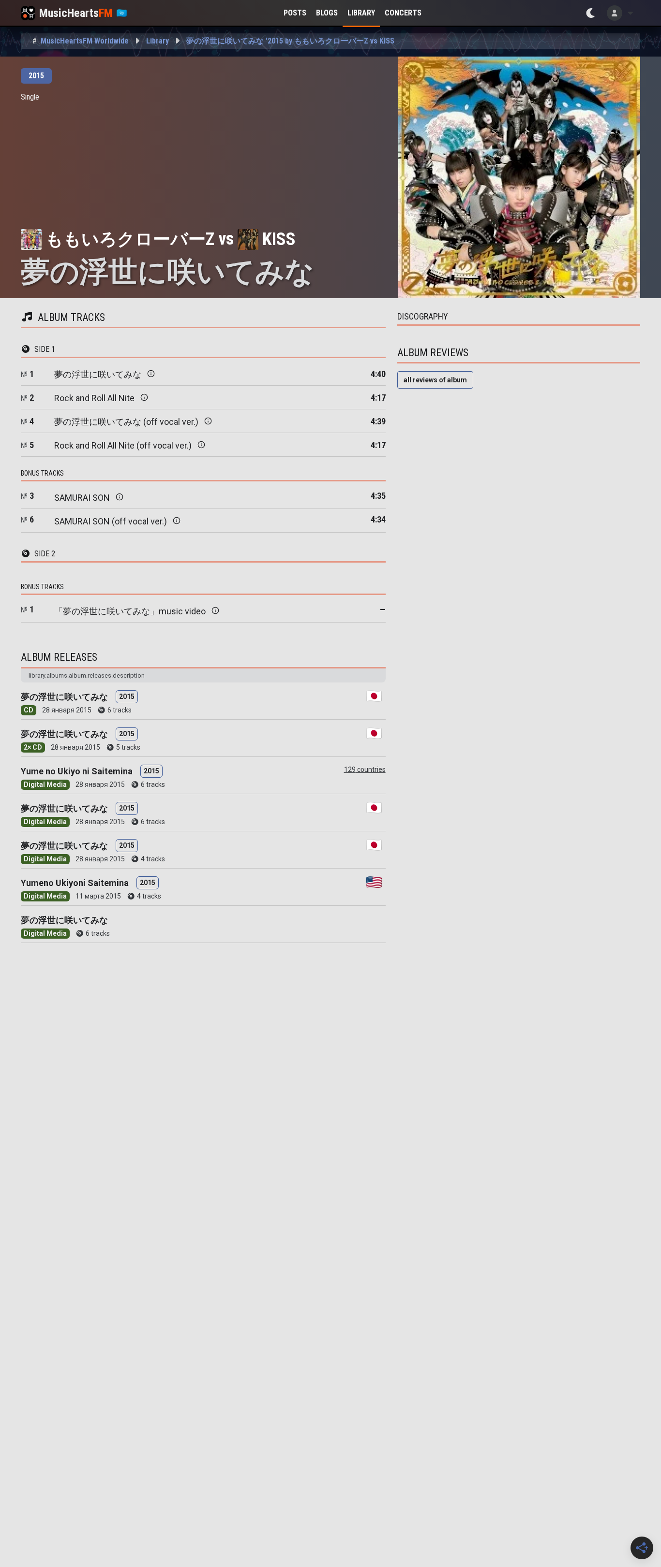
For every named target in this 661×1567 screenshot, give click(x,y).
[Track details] (151, 373)
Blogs (327, 12)
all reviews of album (435, 380)
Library (361, 12)
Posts (295, 12)
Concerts (403, 12)
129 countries (365, 769)
